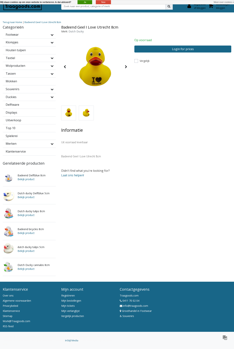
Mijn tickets (68, 305)
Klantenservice (11, 311)
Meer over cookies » (224, 2)
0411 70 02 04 (130, 300)
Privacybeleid (10, 305)
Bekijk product (26, 179)
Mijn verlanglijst (70, 311)
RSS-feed (8, 326)
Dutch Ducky (76, 31)
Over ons (8, 295)
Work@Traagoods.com (16, 321)
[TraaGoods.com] (22, 6)
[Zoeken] (169, 6)
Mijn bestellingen (71, 300)
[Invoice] (225, 339)
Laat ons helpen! (72, 175)
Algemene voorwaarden (17, 300)
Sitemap (7, 316)
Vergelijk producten (72, 316)
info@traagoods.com (135, 305)
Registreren (68, 295)
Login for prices (183, 49)
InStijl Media (71, 340)
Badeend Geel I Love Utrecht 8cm (42, 22)
